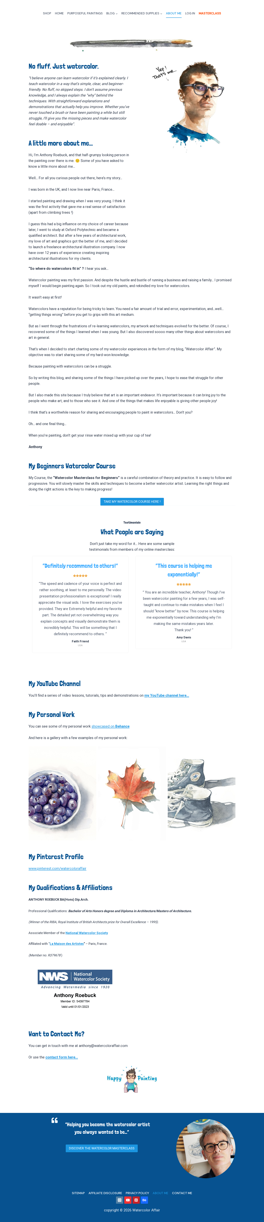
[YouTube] (127, 1200)
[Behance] (144, 1200)
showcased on (110, 726)
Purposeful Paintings (85, 13)
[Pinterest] (136, 1200)
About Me (174, 13)
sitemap (78, 1193)
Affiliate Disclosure (105, 1193)
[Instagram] (119, 1200)
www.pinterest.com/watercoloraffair (57, 868)
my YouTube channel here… (166, 695)
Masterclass (210, 13)
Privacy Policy (137, 1193)
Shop (47, 13)
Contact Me (182, 1193)
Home (59, 13)
